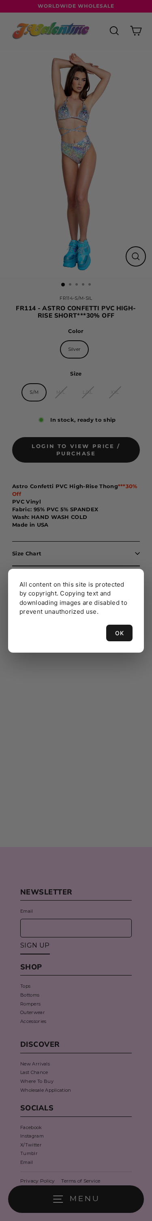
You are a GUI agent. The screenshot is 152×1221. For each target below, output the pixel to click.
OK (119, 633)
